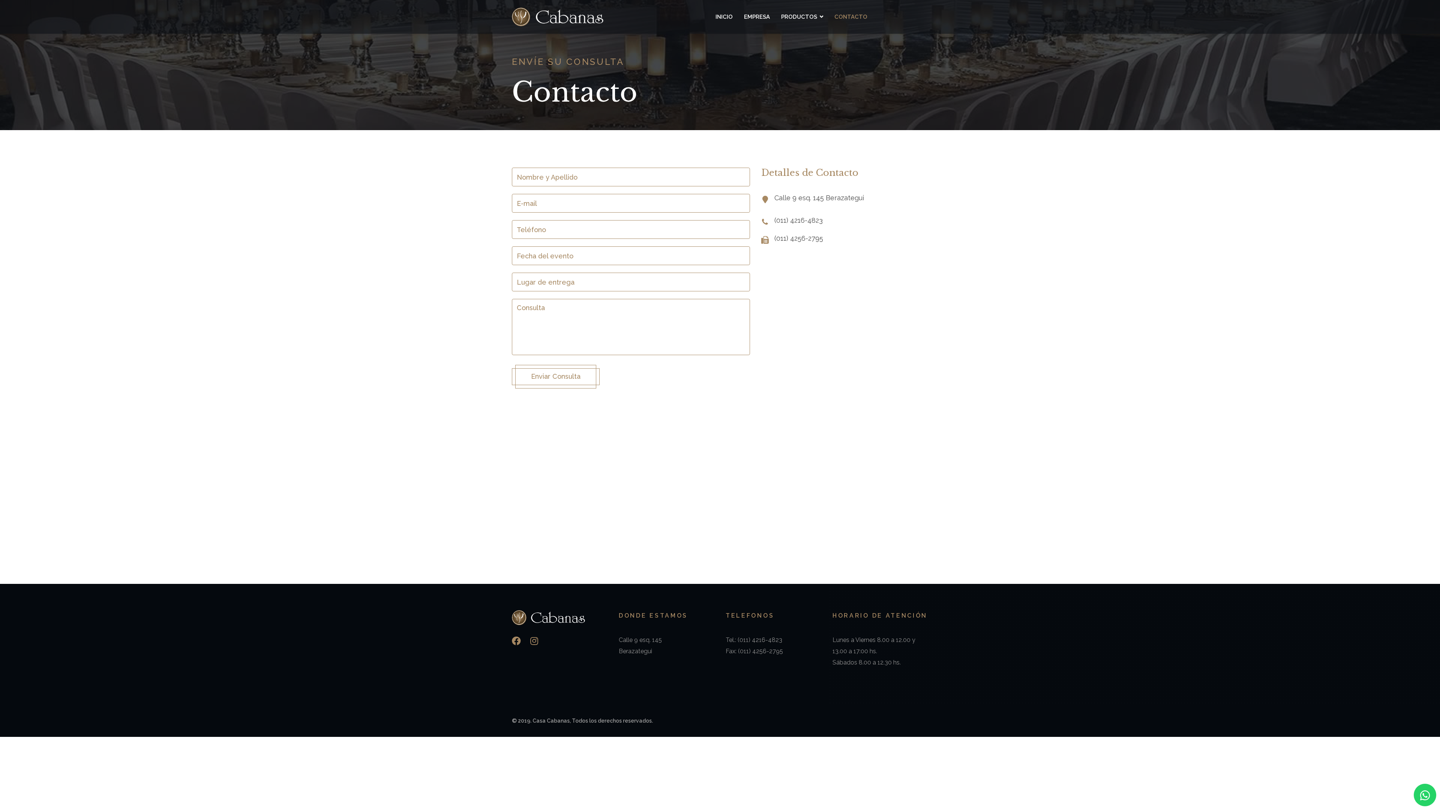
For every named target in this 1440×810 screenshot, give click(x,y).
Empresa (757, 17)
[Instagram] (534, 641)
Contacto (850, 17)
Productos (799, 17)
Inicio (724, 17)
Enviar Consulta (555, 376)
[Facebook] (516, 641)
